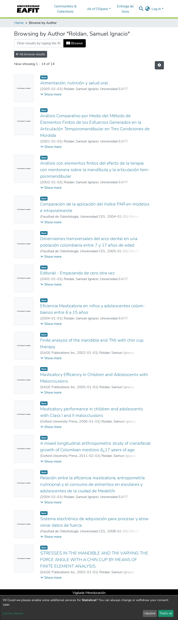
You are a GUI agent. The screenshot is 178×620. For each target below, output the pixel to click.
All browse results (32, 54)
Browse (76, 43)
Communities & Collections (65, 9)
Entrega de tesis (125, 9)
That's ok (165, 613)
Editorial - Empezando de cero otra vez (77, 273)
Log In (156, 9)
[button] (147, 9)
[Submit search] (141, 9)
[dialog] (89, 608)
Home (19, 22)
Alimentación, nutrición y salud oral (74, 83)
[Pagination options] (159, 65)
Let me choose (13, 613)
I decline (149, 613)
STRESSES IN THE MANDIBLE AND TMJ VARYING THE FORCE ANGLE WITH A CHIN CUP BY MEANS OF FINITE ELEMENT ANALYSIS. (94, 559)
